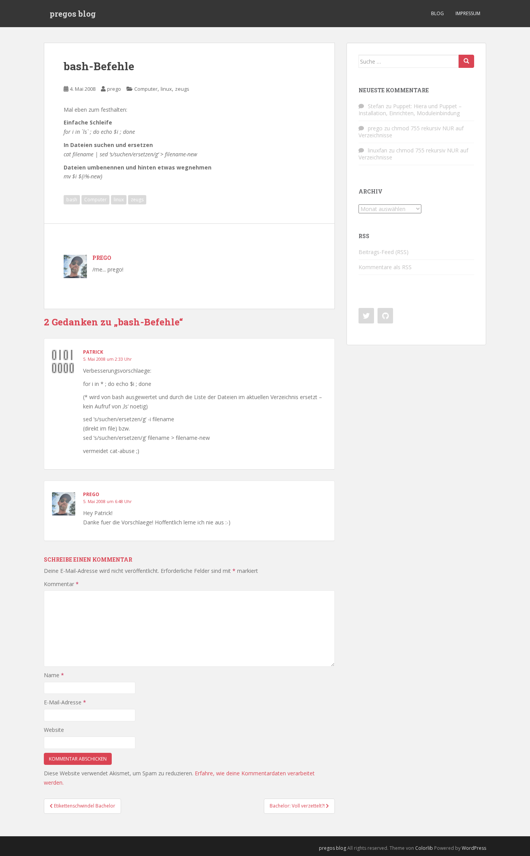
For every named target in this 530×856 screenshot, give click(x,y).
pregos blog (73, 14)
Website (54, 729)
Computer (146, 88)
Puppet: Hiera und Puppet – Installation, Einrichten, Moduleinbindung (410, 109)
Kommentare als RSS (385, 267)
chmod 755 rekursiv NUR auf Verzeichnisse (411, 132)
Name (54, 675)
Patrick (93, 352)
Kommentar (61, 584)
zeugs (182, 88)
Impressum (468, 13)
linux (166, 88)
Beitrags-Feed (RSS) (384, 252)
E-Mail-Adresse (65, 702)
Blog (437, 13)
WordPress (474, 848)
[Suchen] (466, 61)
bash (71, 199)
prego (114, 88)
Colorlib (424, 848)
